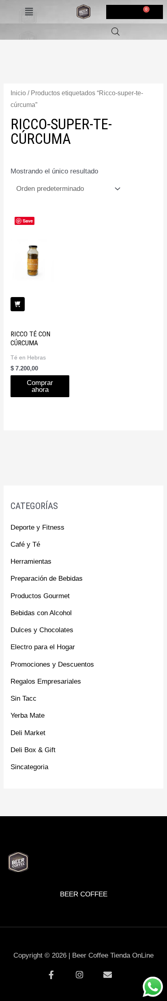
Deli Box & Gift (33, 750)
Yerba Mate (28, 715)
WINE (102, 839)
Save (28, 221)
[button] (29, 11)
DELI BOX (65, 839)
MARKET (140, 839)
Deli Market (28, 733)
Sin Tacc (23, 698)
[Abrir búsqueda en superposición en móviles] (115, 32)
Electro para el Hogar (43, 647)
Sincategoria (29, 767)
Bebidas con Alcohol (41, 613)
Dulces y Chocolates (42, 630)
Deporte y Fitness (37, 527)
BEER (27, 839)
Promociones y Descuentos (52, 664)
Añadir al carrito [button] (18, 304)
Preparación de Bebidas (47, 578)
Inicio (18, 93)
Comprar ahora (40, 386)
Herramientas (31, 561)
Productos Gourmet (40, 596)
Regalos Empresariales (46, 681)
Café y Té (25, 544)
